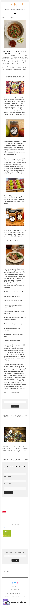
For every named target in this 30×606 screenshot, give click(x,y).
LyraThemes (21, 596)
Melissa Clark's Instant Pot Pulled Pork (20, 67)
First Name (7, 476)
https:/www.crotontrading (11, 392)
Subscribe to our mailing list (15, 552)
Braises (3, 66)
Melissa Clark (11, 67)
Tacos (11, 70)
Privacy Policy (15, 586)
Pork (3, 69)
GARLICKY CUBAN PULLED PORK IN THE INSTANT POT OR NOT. (14, 52)
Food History (10, 66)
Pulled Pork (24, 69)
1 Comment (23, 70)
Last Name (7, 483)
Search (15, 406)
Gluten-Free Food (16, 66)
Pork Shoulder (19, 69)
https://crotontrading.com (11, 240)
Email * (6, 469)
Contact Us (15, 589)
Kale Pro (20, 593)
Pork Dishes (10, 69)
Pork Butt (5, 69)
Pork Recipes (14, 69)
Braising (6, 66)
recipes (8, 535)
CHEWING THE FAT (15, 5)
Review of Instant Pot (6, 70)
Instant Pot (7, 67)
